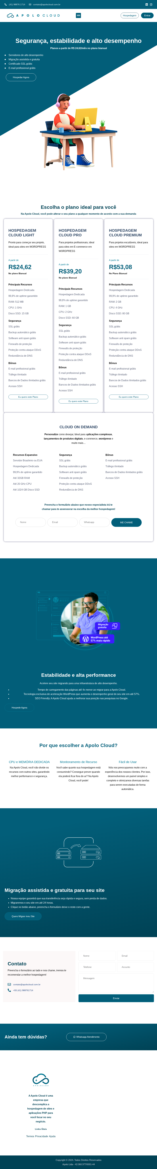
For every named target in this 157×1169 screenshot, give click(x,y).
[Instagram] (151, 4)
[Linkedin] (146, 4)
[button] (78, 15)
